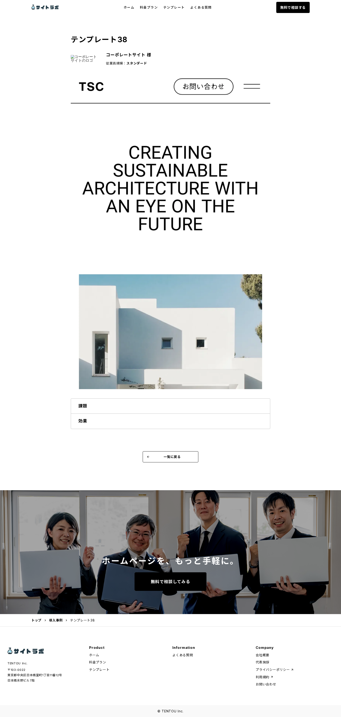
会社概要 (262, 655)
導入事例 (56, 620)
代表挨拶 (262, 662)
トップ (36, 620)
